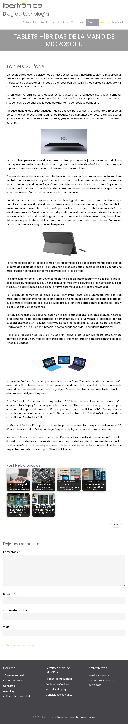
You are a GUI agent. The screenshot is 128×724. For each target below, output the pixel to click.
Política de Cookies (57, 684)
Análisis (63, 22)
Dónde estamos (13, 680)
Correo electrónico (16, 610)
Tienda (92, 22)
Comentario (11, 552)
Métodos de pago (56, 689)
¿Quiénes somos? (14, 675)
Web (6, 627)
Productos (48, 22)
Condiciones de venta (59, 694)
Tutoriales (78, 22)
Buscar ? (117, 22)
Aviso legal (9, 691)
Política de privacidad (16, 696)
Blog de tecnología (26, 13)
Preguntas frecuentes (59, 679)
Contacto (9, 686)
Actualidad (30, 22)
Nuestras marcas (98, 675)
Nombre (9, 594)
